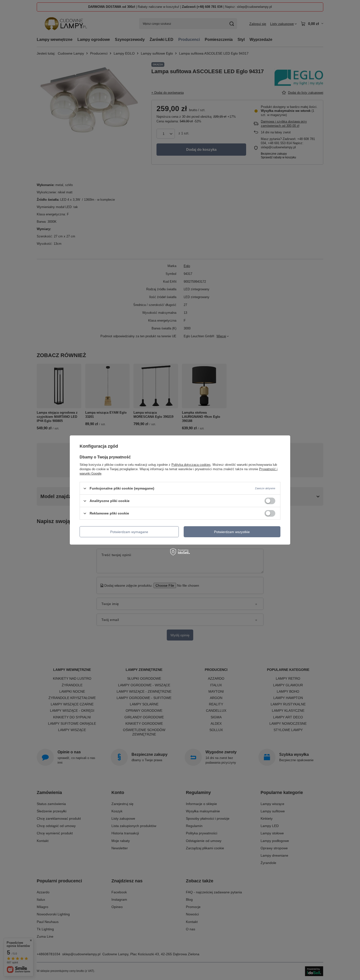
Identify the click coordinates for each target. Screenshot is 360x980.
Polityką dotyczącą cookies (191, 465)
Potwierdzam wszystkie (232, 532)
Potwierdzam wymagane (129, 532)
